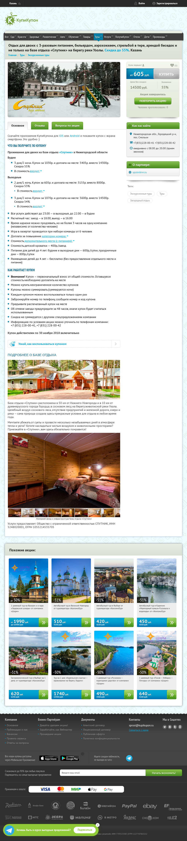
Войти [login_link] (142, 3)
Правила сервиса (16, 738)
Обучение (74, 37)
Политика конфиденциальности (101, 738)
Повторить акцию (153, 101)
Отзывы (40, 125)
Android (75, 136)
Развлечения (50, 37)
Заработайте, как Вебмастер (56, 729)
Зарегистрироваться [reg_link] (167, 3)
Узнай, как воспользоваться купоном (42, 344)
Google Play (69, 758)
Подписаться (85, 829)
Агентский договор (94, 725)
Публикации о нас (17, 729)
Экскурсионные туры (141, 193)
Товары (88, 37)
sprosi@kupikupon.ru (141, 725)
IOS (61, 136)
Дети (147, 37)
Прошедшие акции (50, 734)
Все (7, 37)
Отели (137, 37)
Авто (63, 37)
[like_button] (172, 65)
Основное (17, 125)
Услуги (108, 37)
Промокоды (160, 37)
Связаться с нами (138, 730)
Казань (13, 3)
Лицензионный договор (97, 729)
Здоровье (35, 37)
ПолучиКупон (123, 37)
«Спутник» (66, 152)
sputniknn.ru (140, 172)
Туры (98, 37)
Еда (13, 37)
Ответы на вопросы (18, 742)
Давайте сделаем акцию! (54, 725)
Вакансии (12, 734)
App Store (48, 758)
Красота (22, 37)
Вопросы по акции (67, 125)
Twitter (175, 727)
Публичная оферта (94, 734)
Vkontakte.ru (170, 727)
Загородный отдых (140, 200)
